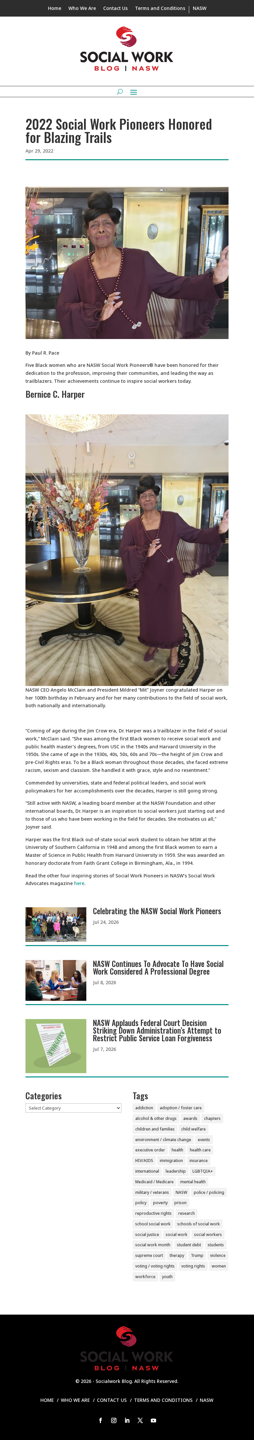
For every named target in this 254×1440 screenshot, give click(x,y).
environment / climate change (163, 1139)
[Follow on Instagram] (113, 1420)
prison (180, 1202)
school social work (153, 1224)
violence (218, 1255)
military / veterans (152, 1192)
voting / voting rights (155, 1266)
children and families (155, 1129)
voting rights (193, 1266)
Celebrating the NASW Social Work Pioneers (157, 911)
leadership (176, 1171)
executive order (150, 1150)
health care (200, 1150)
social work (177, 1234)
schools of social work (198, 1224)
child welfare (193, 1129)
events (204, 1139)
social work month (152, 1245)
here (79, 883)
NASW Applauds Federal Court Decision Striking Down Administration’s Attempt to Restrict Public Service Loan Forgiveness (157, 1030)
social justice (147, 1234)
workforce (145, 1276)
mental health (193, 1182)
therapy (177, 1255)
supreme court (149, 1255)
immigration (171, 1160)
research (186, 1213)
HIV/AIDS (144, 1160)
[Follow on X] (140, 1420)
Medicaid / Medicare (154, 1182)
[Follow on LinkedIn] (127, 1420)
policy (141, 1202)
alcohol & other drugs (156, 1118)
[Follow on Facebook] (100, 1420)
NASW (199, 8)
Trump (197, 1255)
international (147, 1171)
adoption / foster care (181, 1108)
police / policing (209, 1192)
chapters (212, 1118)
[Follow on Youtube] (153, 1420)
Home (54, 8)
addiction (144, 1108)
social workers (208, 1234)
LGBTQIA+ (202, 1171)
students (216, 1245)
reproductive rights (153, 1213)
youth (167, 1276)
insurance (199, 1160)
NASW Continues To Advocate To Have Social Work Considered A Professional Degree (158, 967)
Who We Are (82, 8)
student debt (189, 1245)
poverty (160, 1202)
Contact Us (115, 8)
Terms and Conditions (160, 8)
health (177, 1150)
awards (190, 1118)
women (219, 1266)
